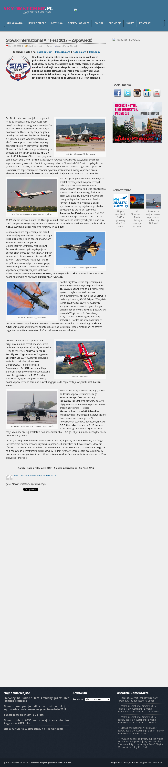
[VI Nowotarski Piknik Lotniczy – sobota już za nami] (137, 201)
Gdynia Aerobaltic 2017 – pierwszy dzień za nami (120, 219)
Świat (130, 23)
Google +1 (147, 93)
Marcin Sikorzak (70, 46)
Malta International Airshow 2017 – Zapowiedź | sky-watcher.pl (138, 718)
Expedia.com (62, 51)
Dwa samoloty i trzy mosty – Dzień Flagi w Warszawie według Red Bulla (140, 746)
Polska (99, 23)
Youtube (157, 93)
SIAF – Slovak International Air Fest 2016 (35, 475)
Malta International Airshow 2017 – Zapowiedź (139, 710)
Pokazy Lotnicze (78, 23)
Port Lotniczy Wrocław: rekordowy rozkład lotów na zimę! (138, 699)
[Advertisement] (56, 98)
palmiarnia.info (64, 762)
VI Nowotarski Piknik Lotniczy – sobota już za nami (137, 219)
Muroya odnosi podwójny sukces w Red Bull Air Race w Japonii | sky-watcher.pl (140, 740)
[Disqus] (56, 557)
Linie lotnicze (37, 23)
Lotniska (57, 23)
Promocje (115, 23)
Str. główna (14, 23)
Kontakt (145, 23)
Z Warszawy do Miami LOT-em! (24, 715)
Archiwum (78, 699)
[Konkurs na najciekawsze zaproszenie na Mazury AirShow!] (153, 201)
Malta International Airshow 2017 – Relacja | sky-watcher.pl (138, 707)
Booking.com (44, 51)
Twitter (127, 93)
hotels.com (79, 51)
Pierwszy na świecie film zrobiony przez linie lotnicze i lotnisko (36, 699)
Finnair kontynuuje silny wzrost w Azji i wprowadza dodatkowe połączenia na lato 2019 (36, 708)
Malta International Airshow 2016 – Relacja (137, 721)
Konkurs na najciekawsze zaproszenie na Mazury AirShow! (153, 217)
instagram (137, 93)
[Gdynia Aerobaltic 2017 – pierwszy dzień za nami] (121, 201)
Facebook (117, 93)
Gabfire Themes (157, 762)
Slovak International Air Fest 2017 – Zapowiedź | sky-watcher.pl (138, 729)
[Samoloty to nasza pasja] (28, 10)
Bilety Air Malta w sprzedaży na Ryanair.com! (33, 728)
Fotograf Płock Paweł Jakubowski (124, 762)
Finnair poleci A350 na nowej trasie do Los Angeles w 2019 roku (36, 721)
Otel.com (94, 51)
